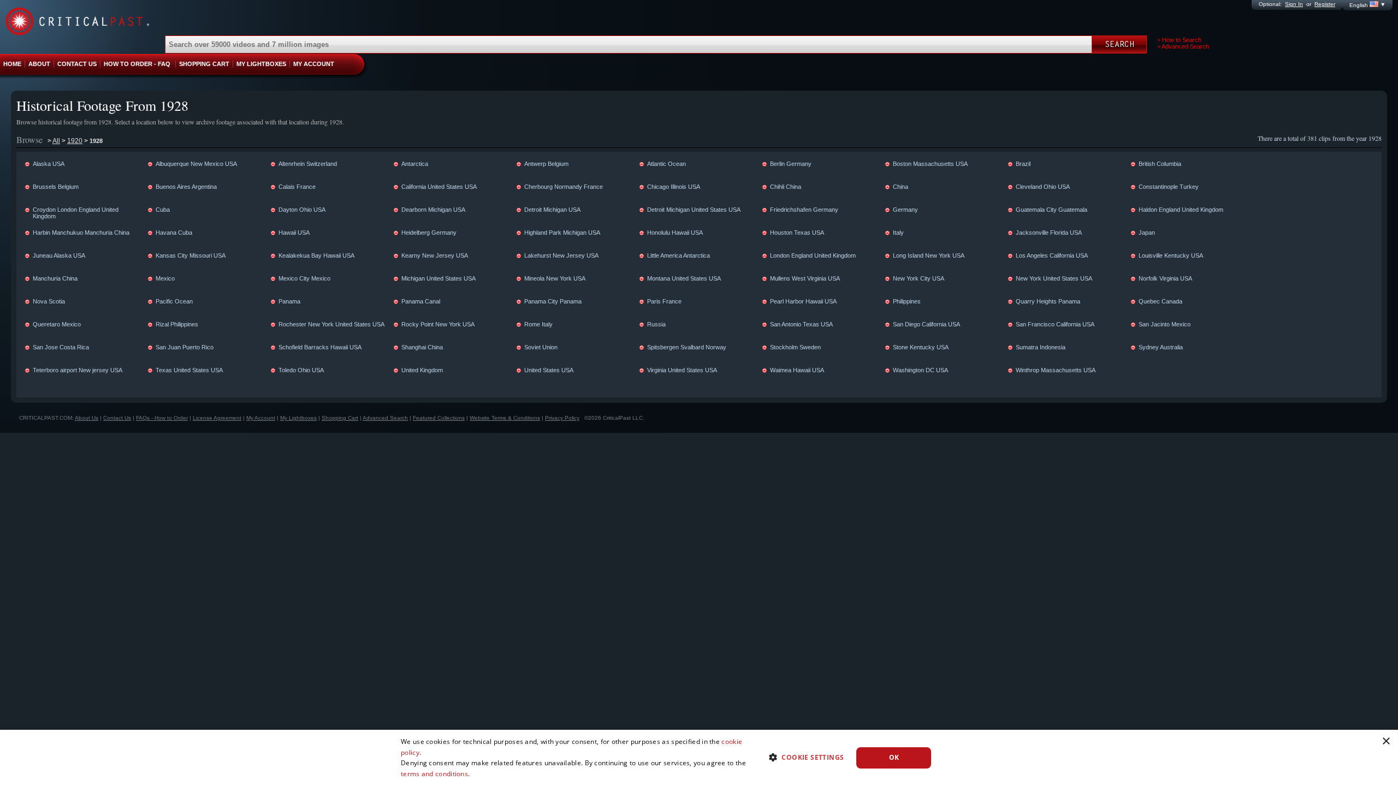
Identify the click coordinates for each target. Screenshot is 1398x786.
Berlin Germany (790, 163)
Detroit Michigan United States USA (694, 209)
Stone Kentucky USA (921, 347)
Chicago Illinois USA (673, 186)
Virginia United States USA (682, 370)
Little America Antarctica (678, 255)
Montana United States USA (684, 278)
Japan (1147, 232)
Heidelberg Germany (429, 232)
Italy (898, 232)
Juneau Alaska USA (59, 255)
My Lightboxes (298, 418)
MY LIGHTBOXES (261, 64)
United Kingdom (422, 370)
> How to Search (1179, 40)
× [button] (1386, 741)
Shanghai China (422, 347)
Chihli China (785, 186)
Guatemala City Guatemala (1051, 209)
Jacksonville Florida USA (1049, 232)
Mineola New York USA (554, 278)
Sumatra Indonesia (1040, 347)
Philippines (907, 301)
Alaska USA (48, 163)
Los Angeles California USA (1052, 255)
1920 (74, 141)
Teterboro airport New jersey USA (77, 370)
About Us (86, 418)
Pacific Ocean (174, 301)
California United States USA (439, 186)
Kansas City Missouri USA (191, 255)
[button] (802, 757)
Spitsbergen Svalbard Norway (686, 347)
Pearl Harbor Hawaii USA (803, 301)
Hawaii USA (294, 232)
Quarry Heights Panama (1048, 301)
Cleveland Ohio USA (1043, 186)
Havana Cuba (174, 232)
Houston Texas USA (797, 232)
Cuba (163, 209)
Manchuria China (55, 278)
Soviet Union (541, 347)
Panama (289, 301)
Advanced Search (385, 418)
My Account (260, 418)
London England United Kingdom (813, 255)
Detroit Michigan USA (552, 209)
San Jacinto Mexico (1164, 324)
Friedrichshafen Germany (804, 209)
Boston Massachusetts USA (930, 163)
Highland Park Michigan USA (562, 232)
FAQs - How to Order (162, 418)
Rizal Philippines (177, 324)
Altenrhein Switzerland (308, 163)
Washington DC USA (920, 370)
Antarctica (414, 163)
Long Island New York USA (928, 255)
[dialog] (699, 758)
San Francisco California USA (1055, 324)
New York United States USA (1054, 278)
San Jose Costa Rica (61, 347)
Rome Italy (538, 324)
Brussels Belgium (56, 186)
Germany (905, 209)
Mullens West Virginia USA (805, 278)
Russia (656, 324)
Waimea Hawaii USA (797, 370)
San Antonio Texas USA (801, 324)
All (56, 141)
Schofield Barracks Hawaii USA (320, 347)
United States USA (548, 370)
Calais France (297, 186)
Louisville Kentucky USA (1171, 255)
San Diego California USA (926, 324)
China (900, 186)
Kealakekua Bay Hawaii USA (316, 255)
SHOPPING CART (204, 64)
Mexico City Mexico (304, 278)
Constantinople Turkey (1169, 186)
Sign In (1294, 4)
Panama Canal (420, 301)
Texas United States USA (189, 370)
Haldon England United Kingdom (1181, 209)
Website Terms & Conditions (505, 418)
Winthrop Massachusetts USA (1055, 370)
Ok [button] (894, 757)
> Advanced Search (1183, 46)
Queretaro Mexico (57, 324)
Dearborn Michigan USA (433, 209)
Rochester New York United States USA (331, 324)
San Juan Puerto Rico (185, 347)
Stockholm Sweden (795, 347)
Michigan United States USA (438, 278)
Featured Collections (439, 418)
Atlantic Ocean (666, 163)
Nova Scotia (49, 301)
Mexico (165, 278)
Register (1324, 4)
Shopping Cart (340, 418)
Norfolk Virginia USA (1165, 278)
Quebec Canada (1160, 301)
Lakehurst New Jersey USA (561, 255)
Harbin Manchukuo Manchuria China (81, 232)
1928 (96, 141)
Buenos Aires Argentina (186, 186)
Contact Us (117, 418)
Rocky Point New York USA (438, 324)
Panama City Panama (553, 301)
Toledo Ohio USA (301, 370)
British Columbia (1160, 163)
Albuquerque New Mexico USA (196, 163)
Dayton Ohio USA (302, 209)
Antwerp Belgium (546, 163)
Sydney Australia (1161, 347)
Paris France (664, 301)
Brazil (1023, 163)
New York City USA (918, 278)
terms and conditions (434, 773)
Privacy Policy (562, 418)
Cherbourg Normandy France (563, 186)
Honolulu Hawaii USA (675, 232)
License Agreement (217, 418)
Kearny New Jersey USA (434, 255)
